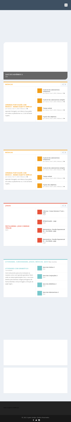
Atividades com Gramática (16, 269)
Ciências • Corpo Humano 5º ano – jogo (54, 212)
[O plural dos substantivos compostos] (39, 90)
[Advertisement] (35, 26)
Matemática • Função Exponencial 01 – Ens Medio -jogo (54, 240)
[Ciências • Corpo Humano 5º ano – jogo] (39, 212)
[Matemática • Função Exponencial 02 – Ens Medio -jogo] (39, 230)
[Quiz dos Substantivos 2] (39, 293)
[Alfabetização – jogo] (39, 222)
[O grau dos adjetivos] (39, 117)
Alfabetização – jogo (49, 221)
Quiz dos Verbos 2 (48, 267)
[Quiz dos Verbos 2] (39, 268)
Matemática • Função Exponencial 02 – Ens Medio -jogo (54, 230)
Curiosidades (8, 270)
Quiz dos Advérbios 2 (49, 284)
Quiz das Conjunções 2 (50, 275)
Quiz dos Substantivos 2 (51, 292)
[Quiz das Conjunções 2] (39, 276)
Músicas (23, 108)
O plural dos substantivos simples (54, 100)
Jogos (6, 230)
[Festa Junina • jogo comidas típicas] (19, 216)
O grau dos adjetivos (49, 117)
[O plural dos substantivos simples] (39, 100)
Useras (9, 108)
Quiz (44, 269)
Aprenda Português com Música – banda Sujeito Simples (18, 106)
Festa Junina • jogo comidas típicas (17, 227)
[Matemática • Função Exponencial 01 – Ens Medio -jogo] (39, 240)
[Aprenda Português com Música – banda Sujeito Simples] (19, 95)
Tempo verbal (47, 108)
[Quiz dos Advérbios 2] (39, 285)
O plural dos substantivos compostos (51, 90)
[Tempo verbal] (39, 109)
